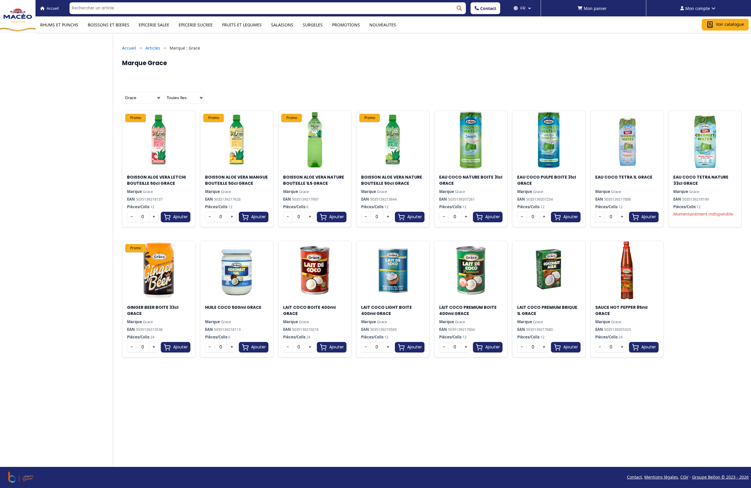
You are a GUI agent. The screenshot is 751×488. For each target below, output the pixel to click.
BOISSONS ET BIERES (108, 25)
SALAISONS (282, 25)
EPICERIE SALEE (154, 25)
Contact (488, 8)
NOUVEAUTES (382, 25)
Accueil (129, 48)
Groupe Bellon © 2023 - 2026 (720, 477)
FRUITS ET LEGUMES (242, 25)
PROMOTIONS (346, 25)
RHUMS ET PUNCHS (59, 25)
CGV (684, 477)
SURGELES (313, 25)
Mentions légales (661, 477)
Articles (153, 48)
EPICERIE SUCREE (196, 25)
